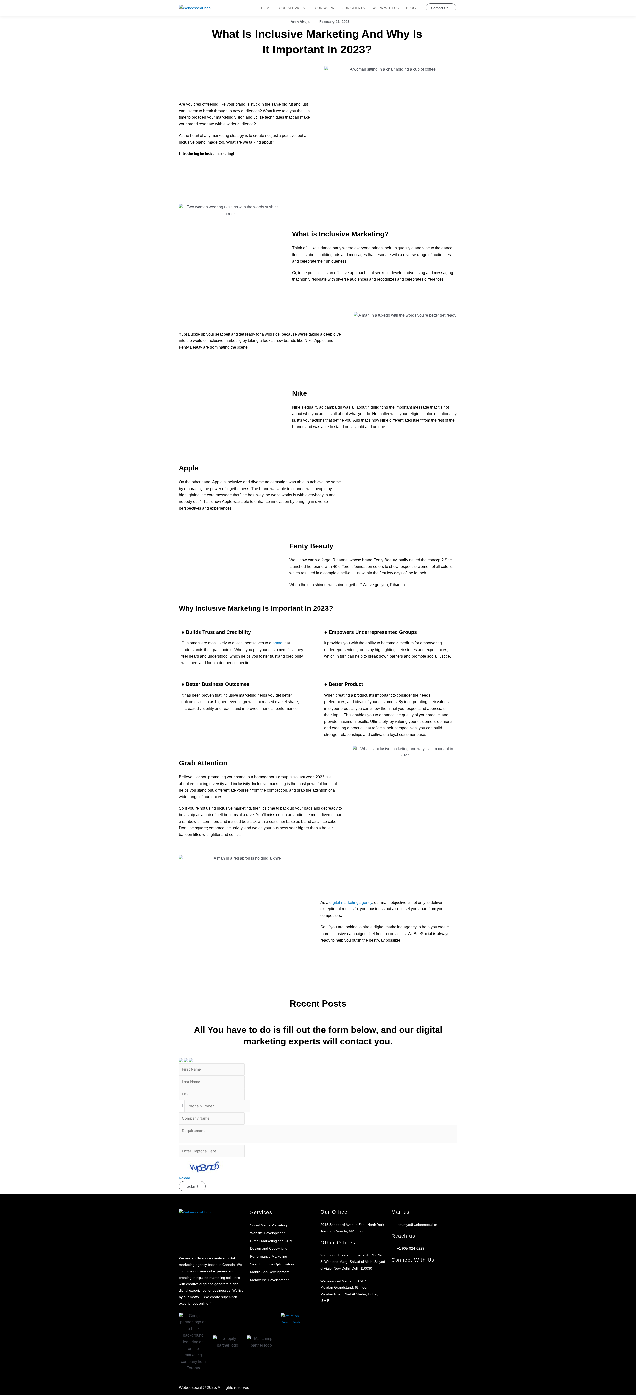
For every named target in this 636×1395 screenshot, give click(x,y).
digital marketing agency (350, 902)
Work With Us (385, 8)
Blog (411, 8)
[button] (293, 7)
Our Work (324, 8)
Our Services (292, 8)
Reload (184, 1178)
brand (277, 643)
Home (266, 8)
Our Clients (353, 8)
